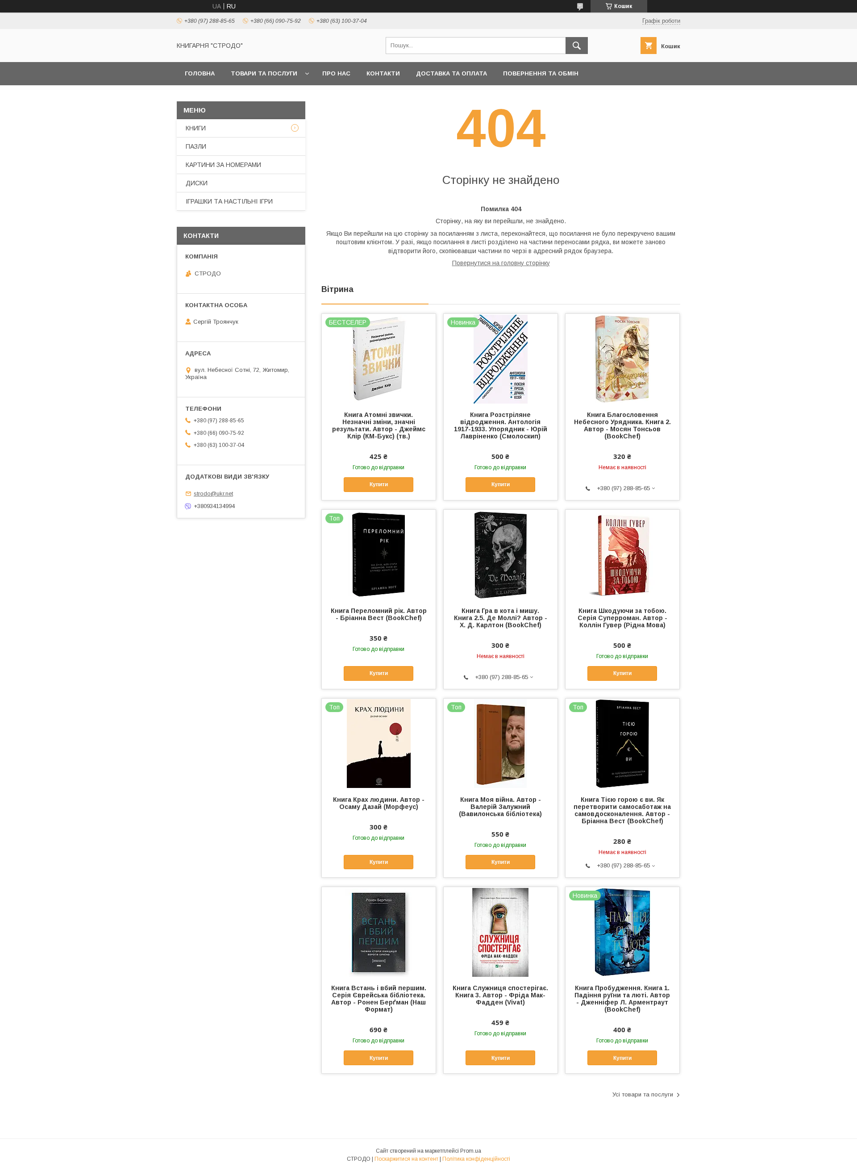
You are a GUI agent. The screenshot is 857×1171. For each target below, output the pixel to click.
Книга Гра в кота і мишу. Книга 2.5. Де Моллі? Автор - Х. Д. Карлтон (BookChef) (500, 618)
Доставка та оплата (451, 73)
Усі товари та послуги (642, 1094)
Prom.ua (470, 1151)
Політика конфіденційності (476, 1159)
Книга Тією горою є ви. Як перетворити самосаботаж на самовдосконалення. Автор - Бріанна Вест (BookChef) (622, 810)
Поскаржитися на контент (406, 1159)
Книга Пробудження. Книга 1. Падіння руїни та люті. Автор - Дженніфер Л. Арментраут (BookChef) (622, 998)
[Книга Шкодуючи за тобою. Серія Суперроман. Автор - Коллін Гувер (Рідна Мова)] (622, 554)
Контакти (383, 73)
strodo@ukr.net (213, 493)
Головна (200, 73)
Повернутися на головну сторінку (501, 263)
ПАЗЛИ (196, 146)
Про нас (336, 73)
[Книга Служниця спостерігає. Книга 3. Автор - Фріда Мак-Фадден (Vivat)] (500, 931)
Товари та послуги (264, 73)
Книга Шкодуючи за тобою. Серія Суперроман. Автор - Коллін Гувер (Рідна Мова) (622, 618)
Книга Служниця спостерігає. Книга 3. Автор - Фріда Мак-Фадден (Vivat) (500, 995)
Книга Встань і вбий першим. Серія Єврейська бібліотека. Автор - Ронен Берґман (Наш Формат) (378, 998)
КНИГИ (196, 128)
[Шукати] (577, 45)
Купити (379, 484)
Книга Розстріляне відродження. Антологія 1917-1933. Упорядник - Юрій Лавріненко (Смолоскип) (500, 425)
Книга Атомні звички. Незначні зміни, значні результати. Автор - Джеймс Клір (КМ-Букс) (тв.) (378, 425)
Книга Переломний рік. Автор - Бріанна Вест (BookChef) (379, 614)
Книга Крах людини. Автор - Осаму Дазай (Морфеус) (378, 803)
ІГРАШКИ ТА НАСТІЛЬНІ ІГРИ (229, 201)
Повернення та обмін (540, 73)
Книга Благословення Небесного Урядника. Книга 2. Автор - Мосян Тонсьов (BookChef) (622, 425)
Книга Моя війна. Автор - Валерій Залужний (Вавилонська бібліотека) (500, 806)
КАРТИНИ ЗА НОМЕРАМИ (223, 164)
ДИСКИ (197, 183)
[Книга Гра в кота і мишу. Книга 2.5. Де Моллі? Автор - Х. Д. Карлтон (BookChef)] (500, 554)
